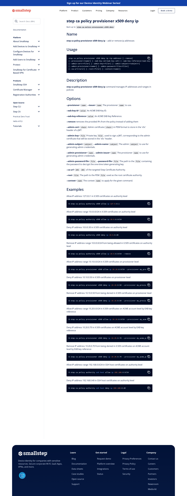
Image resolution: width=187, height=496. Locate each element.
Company (110, 10)
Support (76, 484)
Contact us (153, 458)
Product (74, 10)
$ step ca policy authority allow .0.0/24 (99, 372)
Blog (74, 458)
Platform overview (105, 463)
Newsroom (153, 484)
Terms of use (129, 468)
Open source (78, 479)
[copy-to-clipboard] (149, 57)
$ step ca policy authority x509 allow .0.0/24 (95, 219)
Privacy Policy (129, 463)
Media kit (152, 489)
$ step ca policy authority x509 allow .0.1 (94, 204)
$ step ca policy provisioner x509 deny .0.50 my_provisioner (110, 285)
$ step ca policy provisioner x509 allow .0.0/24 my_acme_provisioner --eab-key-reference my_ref (110, 319)
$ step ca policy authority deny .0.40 (97, 388)
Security (126, 474)
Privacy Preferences (132, 458)
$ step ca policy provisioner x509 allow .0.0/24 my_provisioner (110, 269)
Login (152, 10)
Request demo (104, 458)
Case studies (78, 474)
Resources (122, 10)
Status (100, 474)
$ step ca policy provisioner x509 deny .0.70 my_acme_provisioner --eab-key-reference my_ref (110, 338)
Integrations (103, 468)
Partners (152, 474)
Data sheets (77, 468)
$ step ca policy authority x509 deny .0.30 (93, 235)
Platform (63, 10)
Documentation (79, 463)
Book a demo (166, 10)
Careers (151, 463)
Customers (87, 10)
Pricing (99, 10)
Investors (152, 479)
